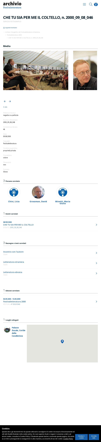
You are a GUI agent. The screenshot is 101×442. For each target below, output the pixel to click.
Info (6, 107)
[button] (5, 101)
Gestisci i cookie (81, 437)
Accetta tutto (93, 437)
